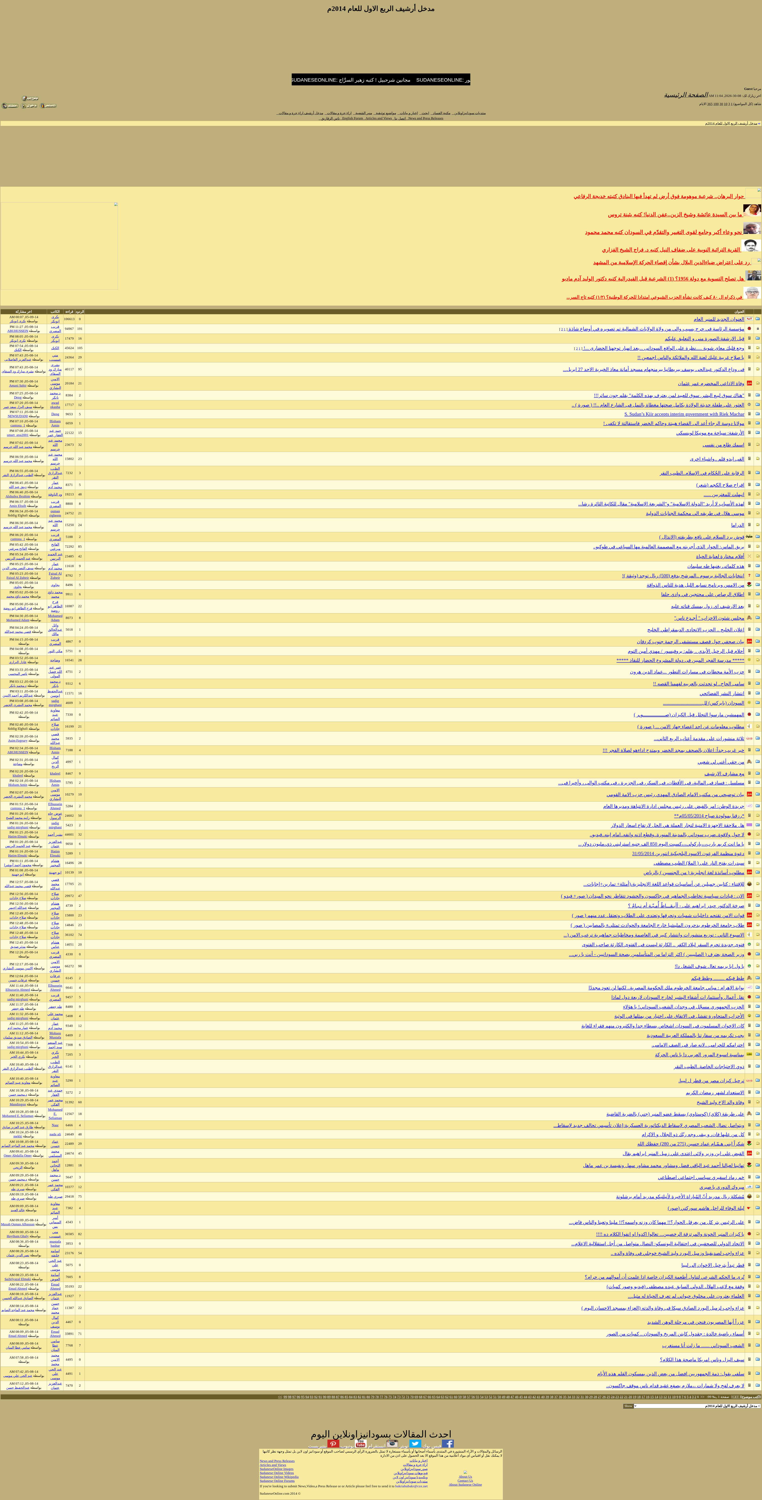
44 (525, 1397)
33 (573, 1397)
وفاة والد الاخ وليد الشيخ (720, 1102)
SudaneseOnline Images (276, 1469)
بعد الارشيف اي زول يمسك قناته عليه (707, 606)
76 (386, 1397)
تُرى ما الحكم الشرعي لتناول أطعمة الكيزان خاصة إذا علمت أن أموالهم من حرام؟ (664, 1277)
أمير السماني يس (55, 1222)
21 (626, 1397)
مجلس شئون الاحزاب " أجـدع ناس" (709, 618)
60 (455, 1397)
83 (355, 1397)
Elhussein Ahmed (55, 806)
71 (407, 1397)
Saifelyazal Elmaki (18, 1279)
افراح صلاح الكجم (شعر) (720, 484)
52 (490, 1397)
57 (468, 1397)
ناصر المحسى (17, 674)
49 (503, 1397)
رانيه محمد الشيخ (18, 818)
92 (316, 1397)
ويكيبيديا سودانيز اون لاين (410, 1477)
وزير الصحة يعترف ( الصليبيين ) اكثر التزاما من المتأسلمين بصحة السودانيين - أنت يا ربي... (656, 954)
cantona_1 (18, 425)
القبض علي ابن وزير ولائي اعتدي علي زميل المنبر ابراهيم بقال (683, 1153)
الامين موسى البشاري (55, 383)
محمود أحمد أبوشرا (17, 865)
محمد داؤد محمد (17, 596)
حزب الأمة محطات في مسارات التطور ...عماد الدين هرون (687, 671)
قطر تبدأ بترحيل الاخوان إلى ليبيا (712, 1265)
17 (643, 1397)
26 (604, 1397)
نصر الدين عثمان (17, 1255)
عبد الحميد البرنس (18, 558)
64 (438, 1397)
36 (560, 1397)
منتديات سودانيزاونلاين (469, 113)
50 (499, 1397)
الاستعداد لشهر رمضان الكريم (715, 1092)
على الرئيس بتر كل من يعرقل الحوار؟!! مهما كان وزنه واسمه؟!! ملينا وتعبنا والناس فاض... (656, 1222)
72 (403, 1397)
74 (394, 1397)
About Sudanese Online (465, 1484)
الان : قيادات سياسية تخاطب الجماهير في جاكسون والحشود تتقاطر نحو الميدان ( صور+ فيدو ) (652, 896)
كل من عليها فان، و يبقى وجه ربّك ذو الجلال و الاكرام (693, 1134)
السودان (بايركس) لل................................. (703, 703)
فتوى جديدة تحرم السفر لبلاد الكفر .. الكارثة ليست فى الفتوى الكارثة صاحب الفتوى (663, 944)
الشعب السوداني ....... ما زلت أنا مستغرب (703, 1345)
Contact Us (465, 1481)
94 (307, 1397)
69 (416, 1397)
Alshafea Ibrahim (18, 496)
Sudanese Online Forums (277, 1481)
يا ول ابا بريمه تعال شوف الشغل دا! (709, 966)
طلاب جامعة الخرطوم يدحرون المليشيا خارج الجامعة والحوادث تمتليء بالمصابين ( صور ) (657, 925)
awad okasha (55, 405)
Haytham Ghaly (18, 1236)
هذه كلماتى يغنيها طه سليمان (715, 566)
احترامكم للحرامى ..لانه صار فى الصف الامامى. (698, 1044)
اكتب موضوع (751, 1397)
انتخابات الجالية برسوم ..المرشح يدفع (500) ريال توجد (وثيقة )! (683, 575)
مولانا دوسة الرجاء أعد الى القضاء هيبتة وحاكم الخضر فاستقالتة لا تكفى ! (673, 423)
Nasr (55, 1125)
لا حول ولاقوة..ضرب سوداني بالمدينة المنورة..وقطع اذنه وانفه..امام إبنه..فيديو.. (667, 834)
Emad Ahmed (55, 1286)
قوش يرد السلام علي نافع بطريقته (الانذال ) (701, 537)
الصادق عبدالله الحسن (17, 1298)
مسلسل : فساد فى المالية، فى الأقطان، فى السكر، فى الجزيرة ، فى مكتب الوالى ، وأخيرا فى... (651, 782)
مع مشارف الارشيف (724, 773)
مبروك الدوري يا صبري (721, 1187)
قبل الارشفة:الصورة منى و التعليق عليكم (704, 338)
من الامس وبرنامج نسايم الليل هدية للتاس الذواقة (695, 585)
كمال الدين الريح (55, 762)
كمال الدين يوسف (55, 1322)
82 (359, 1397)
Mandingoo (18, 1104)
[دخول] (28, 108)
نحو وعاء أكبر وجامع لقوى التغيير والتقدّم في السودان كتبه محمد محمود (664, 232)
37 (556, 1397)
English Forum (351, 118)
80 (368, 1397)
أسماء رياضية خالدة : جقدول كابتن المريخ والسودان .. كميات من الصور (675, 1333)
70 (412, 1397)
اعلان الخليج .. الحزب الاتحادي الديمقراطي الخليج (695, 629)
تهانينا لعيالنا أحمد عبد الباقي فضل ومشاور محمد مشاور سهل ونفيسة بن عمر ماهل (663, 1165)
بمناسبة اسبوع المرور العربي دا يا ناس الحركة (699, 1054)
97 (294, 1397)
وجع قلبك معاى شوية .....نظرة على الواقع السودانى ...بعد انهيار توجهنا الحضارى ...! (663, 348)
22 (621, 1397)
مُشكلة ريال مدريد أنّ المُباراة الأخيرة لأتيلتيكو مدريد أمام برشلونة (680, 1196)
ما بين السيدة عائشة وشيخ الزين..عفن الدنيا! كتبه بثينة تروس (675, 214)
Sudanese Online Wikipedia (279, 1477)
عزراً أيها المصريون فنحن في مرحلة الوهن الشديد (695, 1322)
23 (617, 1397)
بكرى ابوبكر (18, 321)
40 (543, 1397)
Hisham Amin (55, 423)
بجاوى (55, 585)
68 (420, 1397)
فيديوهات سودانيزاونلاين (411, 1473)
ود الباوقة (55, 494)
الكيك (55, 348)
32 (578, 1397)
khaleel (55, 773)
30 (586, 1397)
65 (434, 1397)
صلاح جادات (18, 898)
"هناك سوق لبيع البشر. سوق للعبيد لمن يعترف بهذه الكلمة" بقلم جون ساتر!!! (669, 395)
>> (280, 1397)
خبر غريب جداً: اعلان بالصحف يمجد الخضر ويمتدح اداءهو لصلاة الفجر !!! (673, 750)
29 (591, 1397)
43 (530, 1397)
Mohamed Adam (55, 618)
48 (508, 1397)
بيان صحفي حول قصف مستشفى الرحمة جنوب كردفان (690, 641)
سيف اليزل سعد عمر (17, 407)
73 (399, 1397)
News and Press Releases (424, 118)
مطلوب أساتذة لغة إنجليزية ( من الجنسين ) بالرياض (694, 872)
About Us (465, 1477)
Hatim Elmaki (17, 836)
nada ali (55, 1134)
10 (674, 1397)
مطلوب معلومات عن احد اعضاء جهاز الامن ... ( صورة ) (690, 726)
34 (569, 1397)
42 (534, 1397)
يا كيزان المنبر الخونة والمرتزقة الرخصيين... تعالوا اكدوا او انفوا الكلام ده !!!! (670, 1234)
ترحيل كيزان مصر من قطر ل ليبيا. (711, 1080)
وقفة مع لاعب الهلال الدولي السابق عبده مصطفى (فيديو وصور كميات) (675, 1286)
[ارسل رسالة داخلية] (48, 108)
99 (285, 1397)
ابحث (424, 113)
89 (329, 1397)
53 (486, 1397)
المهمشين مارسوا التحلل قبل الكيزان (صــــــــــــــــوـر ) (689, 714)
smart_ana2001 (18, 435)
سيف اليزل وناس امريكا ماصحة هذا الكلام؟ (702, 1359)
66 (429, 1397)
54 (482, 1397)
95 (303, 1397)
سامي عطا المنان (55, 1345)
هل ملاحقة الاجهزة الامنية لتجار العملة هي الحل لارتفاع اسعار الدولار (677, 825)
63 (442, 1397)
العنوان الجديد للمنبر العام (719, 319)
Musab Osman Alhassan (18, 1224)
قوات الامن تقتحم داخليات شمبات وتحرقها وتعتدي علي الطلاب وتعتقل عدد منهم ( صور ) (658, 915)
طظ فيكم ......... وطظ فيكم (717, 978)
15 (652, 1397)
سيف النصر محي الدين (18, 568)
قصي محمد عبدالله (18, 632)
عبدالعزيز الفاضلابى (17, 359)
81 (364, 1397)
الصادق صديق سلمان (18, 1037)
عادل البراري (18, 662)
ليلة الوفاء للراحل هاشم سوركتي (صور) (706, 1208)
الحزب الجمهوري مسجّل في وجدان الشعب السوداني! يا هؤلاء (683, 1006)
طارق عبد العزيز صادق (17, 1127)
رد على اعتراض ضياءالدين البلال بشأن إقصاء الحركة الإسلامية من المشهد (672, 262)
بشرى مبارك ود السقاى (55, 369)
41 (538, 1397)
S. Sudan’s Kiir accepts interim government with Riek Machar (684, 414)
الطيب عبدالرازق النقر (55, 473)
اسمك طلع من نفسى (723, 444)
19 (634, 1397)
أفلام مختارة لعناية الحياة (720, 556)
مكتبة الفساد (440, 113)
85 (346, 1397)
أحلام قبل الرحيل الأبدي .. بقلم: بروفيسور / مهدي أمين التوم (686, 651)
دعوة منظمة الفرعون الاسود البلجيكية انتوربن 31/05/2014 (688, 853)
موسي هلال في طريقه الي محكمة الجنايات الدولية (695, 513)
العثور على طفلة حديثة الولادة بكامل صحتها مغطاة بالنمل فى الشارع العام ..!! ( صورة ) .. (658, 404)
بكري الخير (17, 1057)
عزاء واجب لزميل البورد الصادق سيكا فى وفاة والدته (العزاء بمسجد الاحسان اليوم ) (662, 1308)
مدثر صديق (18, 947)
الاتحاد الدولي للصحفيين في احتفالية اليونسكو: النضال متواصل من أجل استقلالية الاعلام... (657, 1243)
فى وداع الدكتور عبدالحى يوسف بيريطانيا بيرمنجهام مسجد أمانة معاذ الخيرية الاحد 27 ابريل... (653, 369)
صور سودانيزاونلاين (414, 1469)
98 (290, 1397)
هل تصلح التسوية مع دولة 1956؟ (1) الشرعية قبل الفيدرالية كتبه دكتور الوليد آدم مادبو (653, 279)
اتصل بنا (399, 118)
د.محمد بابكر (18, 686)
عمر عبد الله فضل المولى (55, 671)
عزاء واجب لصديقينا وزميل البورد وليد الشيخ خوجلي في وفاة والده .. (677, 1253)
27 (599, 1397)
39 (547, 1397)
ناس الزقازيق (329, 118)
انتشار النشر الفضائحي (722, 693)
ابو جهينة (55, 873)
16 (647, 1397)
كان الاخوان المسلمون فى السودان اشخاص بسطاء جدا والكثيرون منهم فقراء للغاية (662, 1025)
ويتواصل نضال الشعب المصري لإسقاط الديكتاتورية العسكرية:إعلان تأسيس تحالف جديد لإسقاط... (648, 1125)
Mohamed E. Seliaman (55, 1114)
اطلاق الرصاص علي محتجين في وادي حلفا (702, 594)
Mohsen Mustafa (55, 1035)
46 (517, 1397)
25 (608, 1397)
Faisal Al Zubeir (55, 575)
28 (595, 1397)
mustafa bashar (55, 1243)
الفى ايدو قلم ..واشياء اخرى (717, 458)
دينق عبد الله (18, 487)
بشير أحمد (55, 835)
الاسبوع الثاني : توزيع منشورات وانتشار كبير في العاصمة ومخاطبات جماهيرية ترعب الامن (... (654, 934)
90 (324, 1397)
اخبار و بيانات (407, 113)
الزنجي (18, 1167)
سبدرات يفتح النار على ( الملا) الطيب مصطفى (699, 863)
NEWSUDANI (18, 416)
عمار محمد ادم (18, 1028)
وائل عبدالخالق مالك (55, 629)
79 (372, 1397)
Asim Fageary (18, 740)
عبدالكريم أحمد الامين (18, 695)
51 (495, 1397)
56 (473, 1397)
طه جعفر (55, 1007)
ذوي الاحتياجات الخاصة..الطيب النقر (709, 1066)
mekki (17, 1136)
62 (447, 1397)
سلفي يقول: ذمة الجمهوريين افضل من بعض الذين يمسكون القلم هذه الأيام (670, 1373)
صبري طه (18, 1189)
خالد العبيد (18, 1210)
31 (582, 1397)
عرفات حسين (17, 980)
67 (425, 1397)
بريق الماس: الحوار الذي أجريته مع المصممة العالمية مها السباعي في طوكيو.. (668, 546)
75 (390, 1397)
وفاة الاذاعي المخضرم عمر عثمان (711, 383)
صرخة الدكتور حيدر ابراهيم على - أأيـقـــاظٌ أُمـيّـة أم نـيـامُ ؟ (686, 905)
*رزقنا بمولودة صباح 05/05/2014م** (709, 815)
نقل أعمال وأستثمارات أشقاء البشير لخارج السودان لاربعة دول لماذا (677, 997)
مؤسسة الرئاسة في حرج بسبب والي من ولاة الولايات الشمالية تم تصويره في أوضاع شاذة (656, 328)
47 (512, 1397)
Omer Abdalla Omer (18, 1155)
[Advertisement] (381, 45)
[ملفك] (9, 108)
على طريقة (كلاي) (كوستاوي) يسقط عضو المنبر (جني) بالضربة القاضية (675, 1114)
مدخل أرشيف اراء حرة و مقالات (299, 113)
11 (669, 1397)
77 (381, 1397)
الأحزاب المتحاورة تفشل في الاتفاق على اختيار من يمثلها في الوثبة (679, 1016)
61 (451, 1397)
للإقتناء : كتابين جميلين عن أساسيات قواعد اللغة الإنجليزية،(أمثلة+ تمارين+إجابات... (663, 884)
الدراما (737, 525)
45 (521, 1397)
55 (477, 1397)
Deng (18, 397)
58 (464, 1397)
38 (551, 1397)
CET (736, 1397)
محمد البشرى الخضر (18, 705)
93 (311, 1397)
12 (665, 1397)
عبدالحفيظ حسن (18, 1388)
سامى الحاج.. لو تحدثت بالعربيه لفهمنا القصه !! (698, 683)
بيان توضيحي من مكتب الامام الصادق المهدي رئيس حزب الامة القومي (675, 794)
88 (333, 1397)
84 (351, 1397)
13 (661, 1397)
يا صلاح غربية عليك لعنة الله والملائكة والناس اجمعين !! (690, 357)
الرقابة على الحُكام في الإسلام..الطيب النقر (702, 473)
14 (656, 1397)
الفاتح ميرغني (17, 549)
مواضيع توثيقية (384, 113)
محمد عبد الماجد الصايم (17, 1146)
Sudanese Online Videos (277, 1473)
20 (630, 1397)
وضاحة (55, 660)
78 (377, 1397)
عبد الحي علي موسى (55, 1265)
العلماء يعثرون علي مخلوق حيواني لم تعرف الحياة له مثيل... (686, 1296)
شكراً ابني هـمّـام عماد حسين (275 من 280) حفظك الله (690, 1143)
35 (565, 1397)
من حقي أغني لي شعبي (721, 761)
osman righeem (55, 513)
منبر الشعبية (362, 113)
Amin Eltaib (17, 506)
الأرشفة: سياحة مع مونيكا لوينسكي (710, 432)
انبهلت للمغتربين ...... (724, 494)
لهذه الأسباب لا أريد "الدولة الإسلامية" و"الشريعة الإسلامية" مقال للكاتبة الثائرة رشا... (661, 503)
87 (338, 1397)
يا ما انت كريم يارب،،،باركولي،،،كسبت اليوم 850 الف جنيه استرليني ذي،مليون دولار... (661, 844)
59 (460, 1397)
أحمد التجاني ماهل (55, 1165)
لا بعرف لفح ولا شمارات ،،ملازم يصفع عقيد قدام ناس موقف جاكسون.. (675, 1385)
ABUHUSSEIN (17, 331)
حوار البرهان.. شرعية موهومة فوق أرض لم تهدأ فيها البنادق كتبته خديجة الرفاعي (659, 196)
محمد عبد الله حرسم (55, 444)
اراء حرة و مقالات (338, 113)
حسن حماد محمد (55, 1308)
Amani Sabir (18, 385)
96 (298, 1397)
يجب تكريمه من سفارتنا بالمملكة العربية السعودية (695, 1035)
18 (639, 1397)
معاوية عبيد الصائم (55, 714)
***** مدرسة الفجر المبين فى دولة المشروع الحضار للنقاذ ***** (680, 660)
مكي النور (55, 651)
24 (613, 1397)
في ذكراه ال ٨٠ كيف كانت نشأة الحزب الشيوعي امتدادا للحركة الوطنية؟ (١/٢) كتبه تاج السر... (655, 297)
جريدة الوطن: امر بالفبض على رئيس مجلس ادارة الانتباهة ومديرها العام (673, 806)
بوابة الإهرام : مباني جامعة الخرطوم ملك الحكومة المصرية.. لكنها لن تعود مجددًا (666, 987)
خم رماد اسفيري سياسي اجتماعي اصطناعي (701, 1177)
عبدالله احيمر (18, 908)
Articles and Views (377, 118)
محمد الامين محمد (55, 1359)
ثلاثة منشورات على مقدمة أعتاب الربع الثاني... (699, 738)
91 (320, 1397)
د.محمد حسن (18, 1095)
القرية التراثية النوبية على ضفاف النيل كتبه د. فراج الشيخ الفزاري (671, 250)
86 (342, 1397)
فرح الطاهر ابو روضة (55, 606)
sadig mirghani (55, 703)
